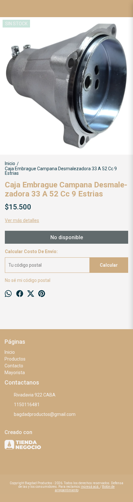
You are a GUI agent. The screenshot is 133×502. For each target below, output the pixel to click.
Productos (15, 359)
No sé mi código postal (27, 280)
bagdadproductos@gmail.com (45, 414)
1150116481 (27, 404)
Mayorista (15, 372)
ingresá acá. (90, 486)
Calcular (109, 265)
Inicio (10, 352)
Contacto (14, 365)
